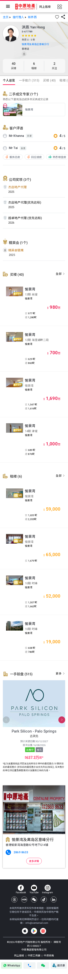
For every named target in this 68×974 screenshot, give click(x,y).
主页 (5, 17)
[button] (57, 17)
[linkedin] (54, 899)
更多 (59, 673)
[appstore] (25, 931)
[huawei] (43, 931)
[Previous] (6, 719)
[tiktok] (44, 899)
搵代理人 (18, 17)
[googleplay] (34, 931)
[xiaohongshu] (24, 899)
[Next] (61, 719)
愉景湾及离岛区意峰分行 (35, 44)
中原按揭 (48, 955)
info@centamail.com (37, 922)
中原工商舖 (34, 955)
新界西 (32, 17)
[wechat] (34, 899)
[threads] (14, 899)
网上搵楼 (19, 955)
